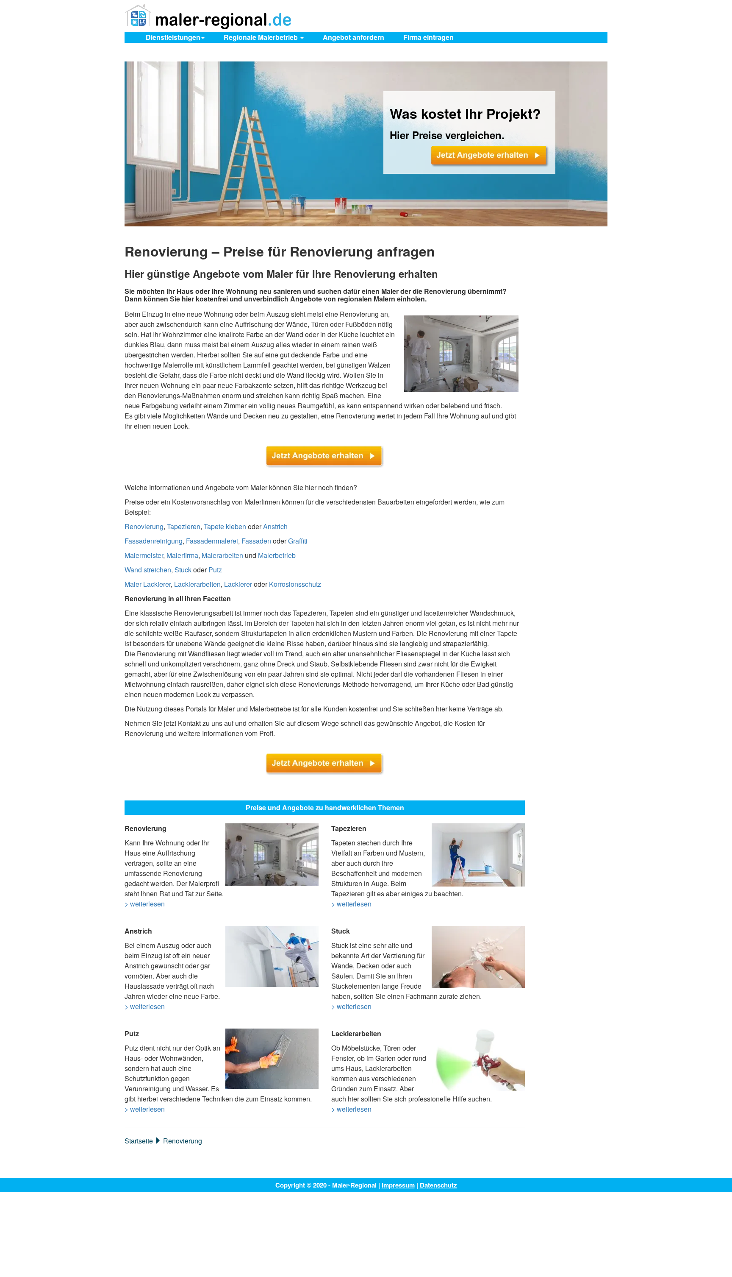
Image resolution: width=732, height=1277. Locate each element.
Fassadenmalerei (212, 541)
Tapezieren (183, 526)
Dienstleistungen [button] (173, 37)
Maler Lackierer (148, 584)
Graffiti (298, 541)
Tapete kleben (225, 526)
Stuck (183, 569)
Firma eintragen (428, 37)
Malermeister (144, 555)
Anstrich (275, 526)
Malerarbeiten (222, 555)
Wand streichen (148, 569)
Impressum (398, 1185)
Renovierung (144, 526)
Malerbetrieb (277, 555)
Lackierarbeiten (197, 584)
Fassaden (256, 541)
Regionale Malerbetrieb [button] (261, 37)
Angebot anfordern (353, 37)
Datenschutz (438, 1185)
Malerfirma (182, 555)
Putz (215, 569)
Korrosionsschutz (295, 584)
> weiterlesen (145, 904)
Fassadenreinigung (154, 541)
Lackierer (238, 584)
